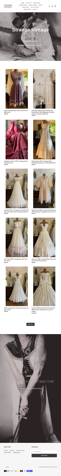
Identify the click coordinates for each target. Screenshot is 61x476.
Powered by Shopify (53, 466)
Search (6, 450)
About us (12, 450)
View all (30, 324)
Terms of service (20, 450)
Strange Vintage (8, 6)
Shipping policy (16, 452)
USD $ (7, 467)
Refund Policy (7, 452)
